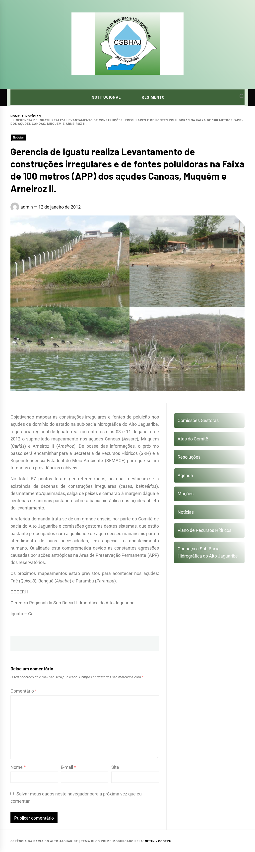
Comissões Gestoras (198, 420)
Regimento (153, 97)
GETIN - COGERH (158, 841)
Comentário (23, 691)
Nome (18, 767)
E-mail (68, 767)
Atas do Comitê (193, 438)
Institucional (105, 97)
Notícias (18, 137)
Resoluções (189, 457)
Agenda (185, 475)
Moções (185, 493)
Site (115, 767)
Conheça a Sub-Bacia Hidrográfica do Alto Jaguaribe (208, 552)
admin (26, 207)
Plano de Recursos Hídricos (204, 530)
